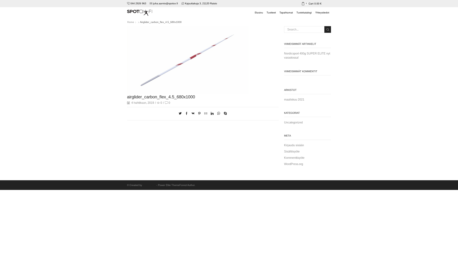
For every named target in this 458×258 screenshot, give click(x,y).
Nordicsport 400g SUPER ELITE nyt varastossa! (307, 55)
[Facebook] (186, 114)
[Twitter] (181, 114)
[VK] (193, 114)
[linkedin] (212, 114)
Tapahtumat (286, 12)
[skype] (224, 114)
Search (327, 29)
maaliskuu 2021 (294, 99)
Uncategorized (293, 122)
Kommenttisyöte (294, 157)
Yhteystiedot (322, 12)
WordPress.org (293, 164)
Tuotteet (271, 12)
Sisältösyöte (292, 151)
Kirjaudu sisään (294, 145)
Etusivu (259, 12)
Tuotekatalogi (304, 12)
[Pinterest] (199, 114)
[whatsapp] (218, 114)
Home (130, 22)
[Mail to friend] (206, 114)
